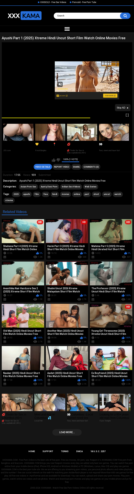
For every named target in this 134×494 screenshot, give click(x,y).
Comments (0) (91, 167)
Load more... (67, 432)
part (87, 194)
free (45, 194)
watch (117, 194)
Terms (65, 451)
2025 (16, 194)
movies (65, 194)
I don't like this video (58, 160)
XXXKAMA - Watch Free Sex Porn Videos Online (63, 488)
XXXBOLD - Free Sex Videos (53, 2)
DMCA (79, 451)
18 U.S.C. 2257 (98, 451)
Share (76, 167)
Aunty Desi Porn (49, 186)
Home (31, 451)
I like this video (53, 160)
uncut (107, 194)
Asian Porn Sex (28, 186)
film (37, 194)
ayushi (26, 194)
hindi (54, 194)
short (96, 194)
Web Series (90, 186)
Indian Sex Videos (71, 186)
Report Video (61, 167)
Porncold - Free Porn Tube (84, 2)
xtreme (9, 200)
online (77, 194)
